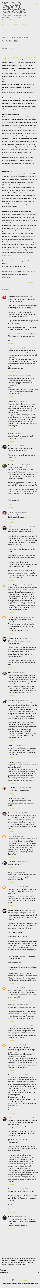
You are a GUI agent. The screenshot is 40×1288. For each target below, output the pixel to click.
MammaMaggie (13, 585)
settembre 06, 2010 (22, 1045)
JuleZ (10, 446)
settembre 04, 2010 (26, 1026)
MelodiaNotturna (14, 617)
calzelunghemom (13, 1026)
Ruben (10, 798)
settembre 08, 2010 (21, 1189)
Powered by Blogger (21, 1280)
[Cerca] (32, 3)
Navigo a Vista (13, 296)
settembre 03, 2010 (20, 872)
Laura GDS (11, 745)
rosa (9, 988)
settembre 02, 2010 (25, 296)
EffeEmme (11, 700)
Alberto (10, 512)
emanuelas (11, 1004)
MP (9, 836)
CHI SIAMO (14, 24)
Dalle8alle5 (11, 401)
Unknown (11, 887)
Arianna (10, 348)
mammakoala (12, 375)
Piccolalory (11, 861)
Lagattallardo (12, 787)
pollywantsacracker (14, 527)
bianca (10, 872)
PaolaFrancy (12, 465)
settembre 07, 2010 (21, 1075)
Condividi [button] (31, 282)
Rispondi (11, 343)
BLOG (4, 24)
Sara (9, 672)
